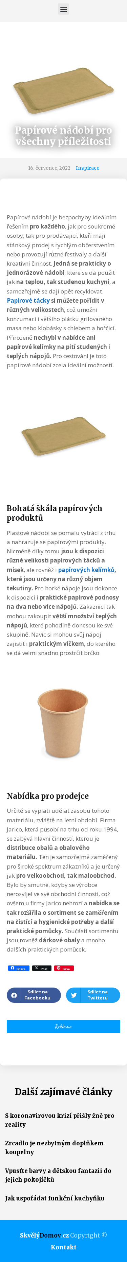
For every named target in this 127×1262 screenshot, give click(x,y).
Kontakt (64, 1247)
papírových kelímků (86, 570)
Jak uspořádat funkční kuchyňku (55, 1198)
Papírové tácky (28, 300)
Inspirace (87, 168)
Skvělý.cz (44, 1235)
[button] (63, 9)
